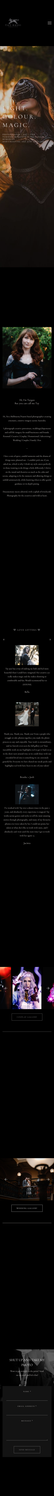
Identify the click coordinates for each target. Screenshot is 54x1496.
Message (26, 1421)
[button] (49, 23)
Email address (26, 1406)
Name (26, 1391)
